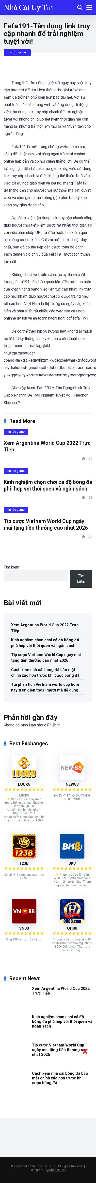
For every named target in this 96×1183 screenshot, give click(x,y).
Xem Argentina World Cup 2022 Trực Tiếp (45, 628)
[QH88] (72, 922)
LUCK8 (24, 784)
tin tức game (17, 52)
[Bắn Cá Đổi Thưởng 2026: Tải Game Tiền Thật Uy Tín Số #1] (28, 6)
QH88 (72, 928)
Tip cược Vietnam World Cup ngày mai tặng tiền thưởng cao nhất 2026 (46, 524)
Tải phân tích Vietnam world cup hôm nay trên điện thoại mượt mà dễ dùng (45, 687)
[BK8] (72, 857)
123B (24, 863)
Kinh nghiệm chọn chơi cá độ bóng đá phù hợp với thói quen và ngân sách (48, 485)
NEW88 (72, 784)
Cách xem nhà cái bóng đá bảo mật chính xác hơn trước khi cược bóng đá (45, 672)
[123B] (24, 857)
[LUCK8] (24, 778)
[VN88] (24, 922)
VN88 (24, 928)
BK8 (72, 863)
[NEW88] (72, 778)
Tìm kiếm (11, 567)
